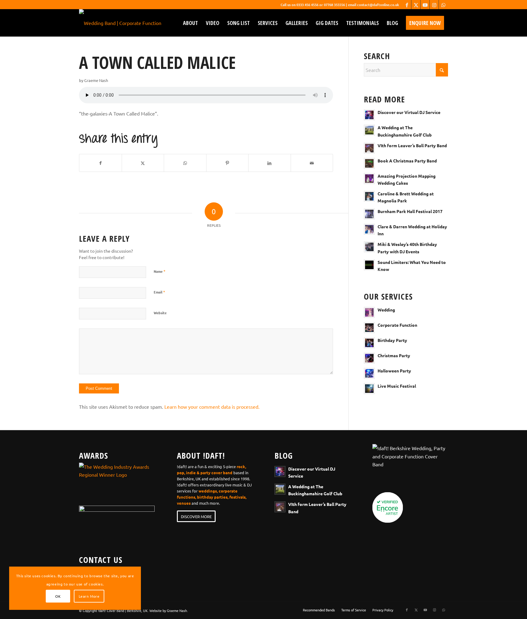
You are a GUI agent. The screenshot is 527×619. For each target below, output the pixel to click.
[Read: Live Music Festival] (369, 388)
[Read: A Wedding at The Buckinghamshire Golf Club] (369, 130)
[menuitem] (190, 23)
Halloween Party (394, 370)
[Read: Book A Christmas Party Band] (369, 163)
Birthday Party (392, 340)
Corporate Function (397, 325)
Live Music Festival (397, 386)
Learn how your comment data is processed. (212, 407)
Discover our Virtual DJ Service (409, 112)
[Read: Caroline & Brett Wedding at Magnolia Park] (369, 196)
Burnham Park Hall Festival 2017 (410, 211)
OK (58, 596)
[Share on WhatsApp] (185, 163)
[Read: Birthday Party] (369, 342)
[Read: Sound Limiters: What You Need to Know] (369, 264)
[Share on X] (143, 163)
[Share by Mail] (312, 163)
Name (159, 271)
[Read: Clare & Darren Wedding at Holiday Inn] (369, 229)
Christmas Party (394, 355)
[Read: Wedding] (369, 312)
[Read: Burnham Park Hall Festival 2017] (369, 213)
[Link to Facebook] (406, 4)
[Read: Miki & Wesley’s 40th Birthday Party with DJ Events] (369, 246)
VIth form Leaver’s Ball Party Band (412, 145)
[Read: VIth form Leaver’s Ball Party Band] (369, 148)
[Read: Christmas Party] (369, 358)
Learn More (89, 596)
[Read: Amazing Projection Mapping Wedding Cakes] (369, 178)
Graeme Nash (96, 80)
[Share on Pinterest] (227, 163)
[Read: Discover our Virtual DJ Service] (369, 114)
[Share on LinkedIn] (270, 163)
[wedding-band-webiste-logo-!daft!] (120, 23)
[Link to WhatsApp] (443, 4)
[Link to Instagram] (434, 4)
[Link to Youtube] (425, 4)
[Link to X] (415, 4)
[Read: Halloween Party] (369, 373)
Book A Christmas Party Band (407, 160)
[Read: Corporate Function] (369, 327)
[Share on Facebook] (100, 163)
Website (160, 312)
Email (159, 291)
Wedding (386, 309)
